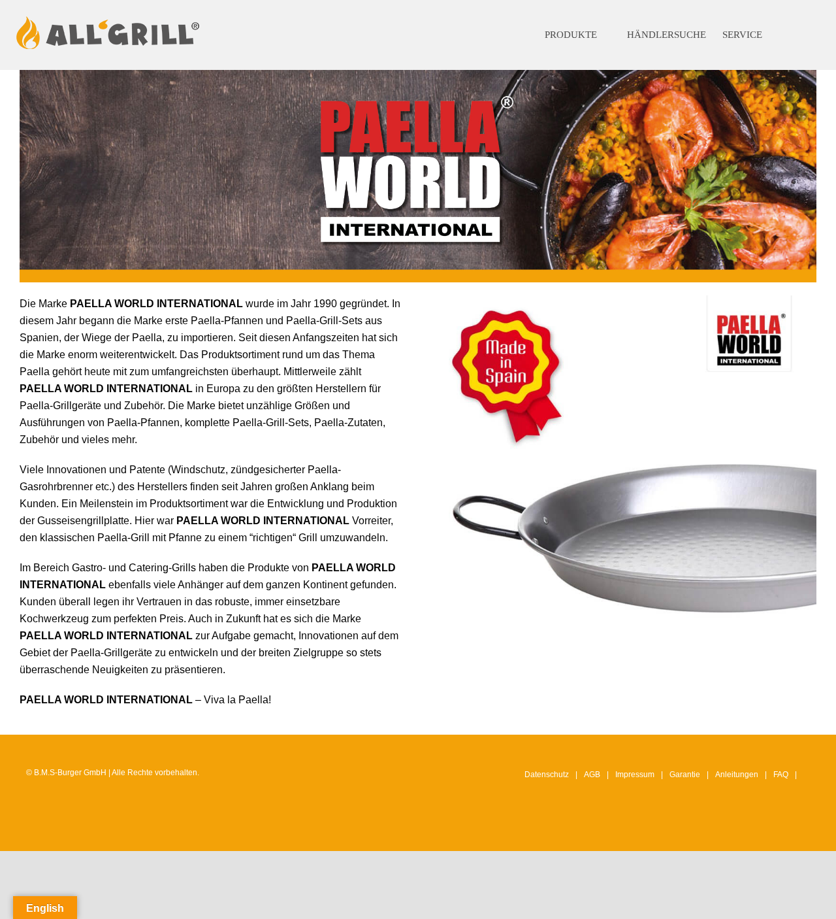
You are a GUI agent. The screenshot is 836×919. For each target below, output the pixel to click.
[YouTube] (784, 828)
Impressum (634, 774)
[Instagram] (744, 828)
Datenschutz (546, 774)
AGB (592, 774)
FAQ (780, 774)
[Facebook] (764, 828)
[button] (796, 35)
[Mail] (804, 828)
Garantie (684, 774)
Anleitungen (736, 774)
